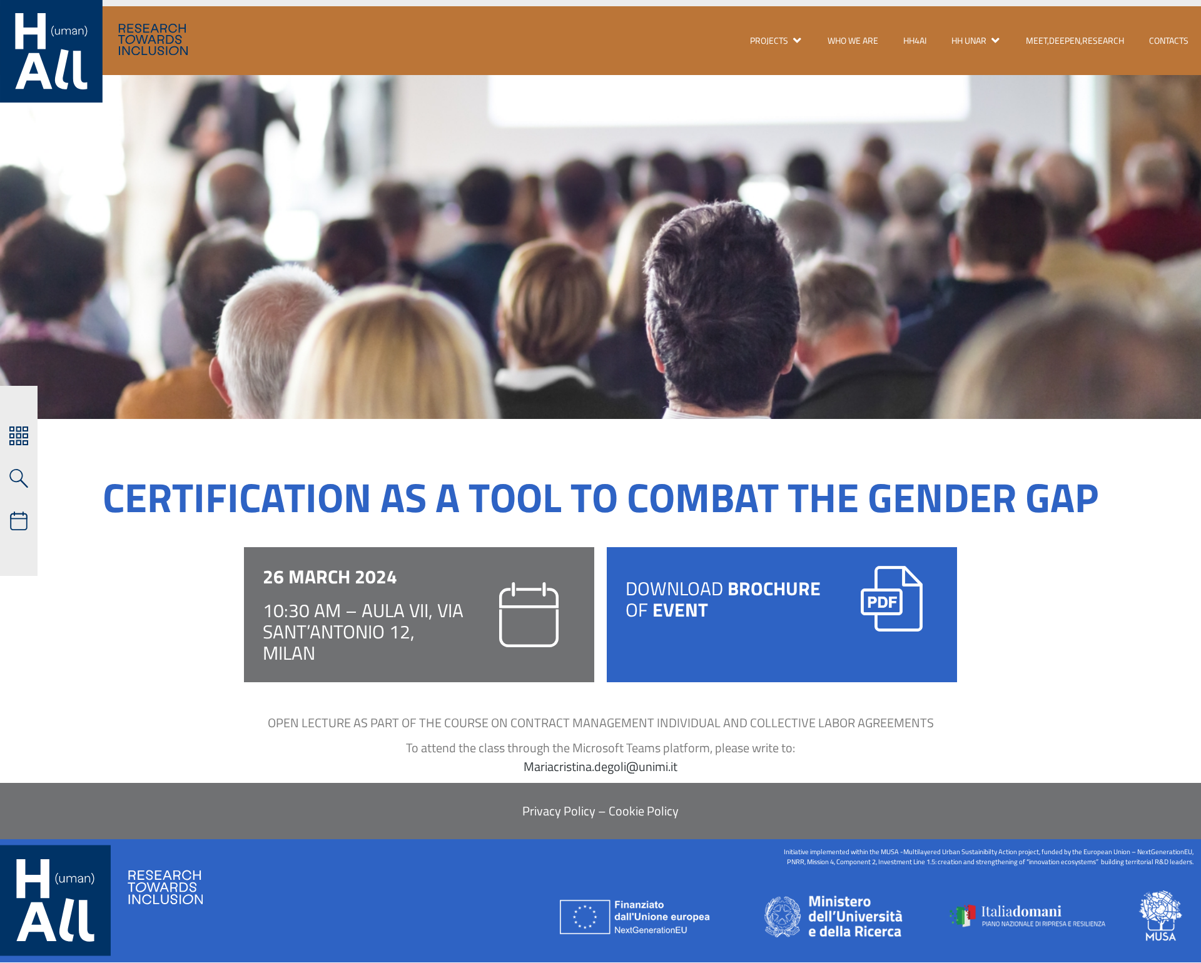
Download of (723, 599)
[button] (776, 40)
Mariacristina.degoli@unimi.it (600, 766)
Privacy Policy (558, 810)
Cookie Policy (642, 810)
